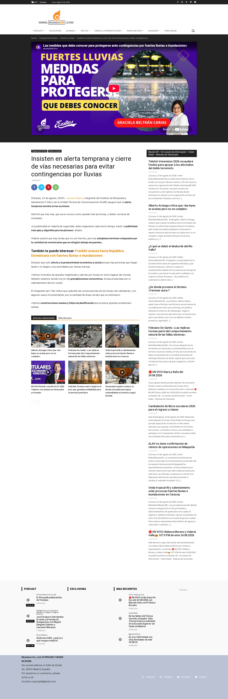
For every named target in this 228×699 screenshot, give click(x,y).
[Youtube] (195, 2)
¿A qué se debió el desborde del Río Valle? (170, 248)
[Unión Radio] (56, 17)
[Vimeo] (190, 2)
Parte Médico (42, 635)
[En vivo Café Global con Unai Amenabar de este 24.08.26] (120, 639)
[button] (193, 30)
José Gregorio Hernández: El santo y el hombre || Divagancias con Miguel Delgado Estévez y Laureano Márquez (50, 622)
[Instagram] (182, 2)
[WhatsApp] (56, 187)
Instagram (168, 677)
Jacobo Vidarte (75, 198)
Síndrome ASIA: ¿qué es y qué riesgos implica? (49, 639)
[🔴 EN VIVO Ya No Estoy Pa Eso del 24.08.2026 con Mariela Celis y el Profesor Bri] (120, 600)
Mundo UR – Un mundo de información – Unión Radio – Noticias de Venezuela (171, 153)
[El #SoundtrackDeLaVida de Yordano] (28, 600)
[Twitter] (186, 2)
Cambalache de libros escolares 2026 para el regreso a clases (171, 407)
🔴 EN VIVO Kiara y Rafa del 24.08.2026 (165, 373)
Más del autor (65, 318)
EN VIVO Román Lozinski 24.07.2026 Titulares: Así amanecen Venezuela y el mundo (47, 389)
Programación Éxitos (49, 38)
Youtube (202, 677)
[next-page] (38, 402)
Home (34, 38)
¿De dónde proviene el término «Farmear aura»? (167, 288)
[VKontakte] (178, 677)
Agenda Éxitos (134, 634)
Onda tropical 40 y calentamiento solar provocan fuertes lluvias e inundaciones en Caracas (120, 353)
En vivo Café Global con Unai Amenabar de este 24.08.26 (140, 640)
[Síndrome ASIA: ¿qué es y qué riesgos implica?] (28, 640)
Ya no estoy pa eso (136, 594)
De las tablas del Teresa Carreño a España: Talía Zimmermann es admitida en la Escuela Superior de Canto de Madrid (142, 621)
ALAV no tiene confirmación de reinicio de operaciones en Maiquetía (171, 445)
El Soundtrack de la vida (46, 594)
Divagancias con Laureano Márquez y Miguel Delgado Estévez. (47, 612)
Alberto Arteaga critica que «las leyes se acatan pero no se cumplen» (45, 353)
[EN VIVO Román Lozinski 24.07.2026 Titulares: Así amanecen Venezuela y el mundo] (48, 372)
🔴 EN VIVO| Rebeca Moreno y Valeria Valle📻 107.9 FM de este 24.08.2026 (172, 533)
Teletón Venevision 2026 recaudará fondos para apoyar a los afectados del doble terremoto (170, 165)
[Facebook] (178, 2)
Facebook (150, 677)
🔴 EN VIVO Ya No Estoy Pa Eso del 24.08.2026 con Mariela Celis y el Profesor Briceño (142, 601)
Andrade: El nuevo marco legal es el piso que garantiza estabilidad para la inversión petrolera (84, 389)
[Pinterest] (48, 187)
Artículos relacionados (44, 318)
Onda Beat (133, 613)
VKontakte (185, 677)
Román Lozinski (67, 38)
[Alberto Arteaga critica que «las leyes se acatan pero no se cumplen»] (48, 336)
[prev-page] (33, 402)
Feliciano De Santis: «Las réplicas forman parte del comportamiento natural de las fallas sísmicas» (84, 353)
